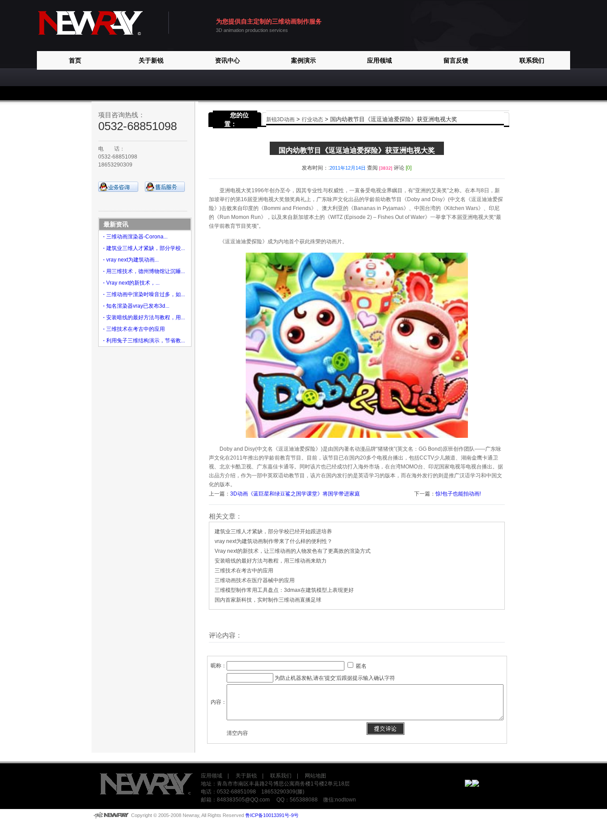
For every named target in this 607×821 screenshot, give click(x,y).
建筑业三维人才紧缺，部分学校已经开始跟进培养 (273, 531)
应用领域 (379, 60)
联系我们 (531, 60)
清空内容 (237, 733)
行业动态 (312, 119)
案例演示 (303, 60)
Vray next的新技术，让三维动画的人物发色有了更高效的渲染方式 (293, 551)
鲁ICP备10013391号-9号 (272, 815)
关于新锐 (151, 60)
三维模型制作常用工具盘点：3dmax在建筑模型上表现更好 (284, 590)
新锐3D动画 (280, 119)
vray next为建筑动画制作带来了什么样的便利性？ (273, 541)
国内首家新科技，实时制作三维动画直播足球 (268, 600)
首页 (75, 60)
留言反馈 (455, 60)
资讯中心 (227, 60)
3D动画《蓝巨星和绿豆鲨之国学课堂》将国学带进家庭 (295, 494)
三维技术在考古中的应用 (244, 570)
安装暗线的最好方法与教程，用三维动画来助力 (271, 561)
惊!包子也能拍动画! (458, 494)
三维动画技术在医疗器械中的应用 (255, 580)
